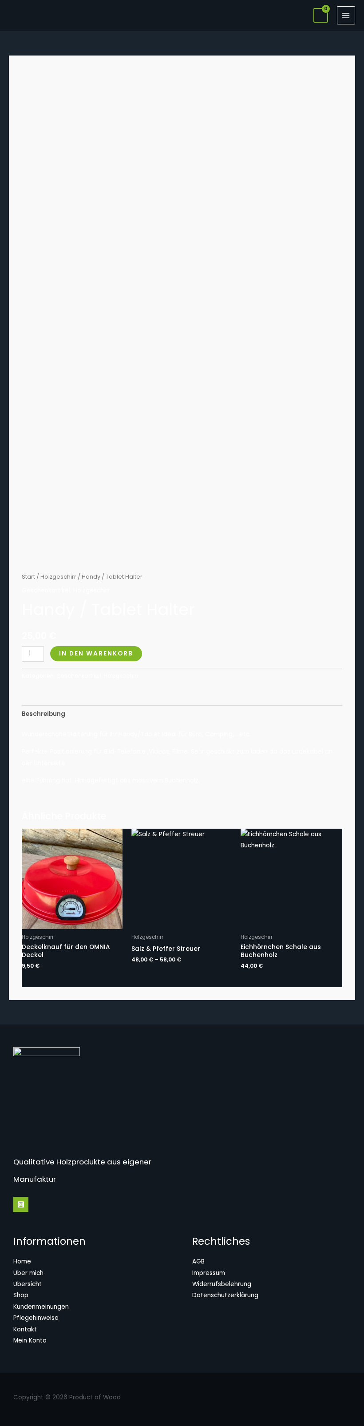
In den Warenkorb (96, 653)
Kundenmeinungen (41, 1307)
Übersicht (27, 1284)
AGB (198, 1261)
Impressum (208, 1273)
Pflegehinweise (36, 1318)
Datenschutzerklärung (225, 1295)
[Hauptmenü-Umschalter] (346, 15)
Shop (20, 1295)
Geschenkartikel (46, 590)
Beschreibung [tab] (43, 714)
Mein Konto (30, 1340)
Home (22, 1261)
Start (28, 576)
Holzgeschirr (58, 576)
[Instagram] (20, 1204)
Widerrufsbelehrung (221, 1284)
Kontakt (25, 1329)
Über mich (28, 1273)
